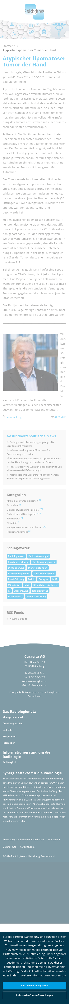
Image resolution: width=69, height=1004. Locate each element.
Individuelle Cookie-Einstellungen (34, 995)
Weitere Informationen (35, 975)
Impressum (58, 975)
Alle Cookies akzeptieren (34, 985)
